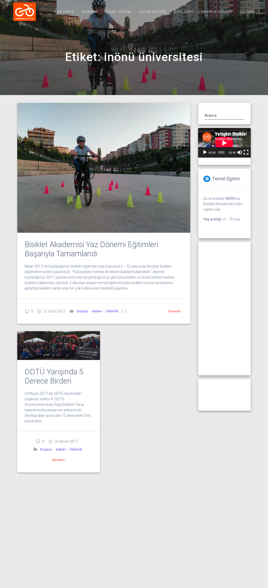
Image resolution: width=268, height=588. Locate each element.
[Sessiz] (239, 152)
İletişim (247, 12)
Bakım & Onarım (216, 12)
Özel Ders (183, 12)
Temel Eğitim (118, 12)
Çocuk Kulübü (152, 12)
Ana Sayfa (64, 12)
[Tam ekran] (246, 152)
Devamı (174, 311)
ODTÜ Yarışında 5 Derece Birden (54, 376)
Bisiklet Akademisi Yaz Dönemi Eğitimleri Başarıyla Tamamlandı (91, 249)
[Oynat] (205, 152)
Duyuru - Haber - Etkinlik (98, 311)
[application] (224, 143)
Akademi (90, 12)
